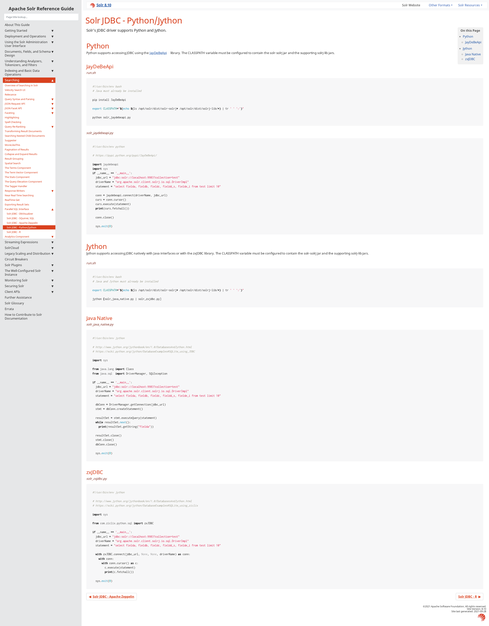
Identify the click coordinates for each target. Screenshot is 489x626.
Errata (9, 309)
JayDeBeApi (473, 42)
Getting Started (16, 30)
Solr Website (411, 5)
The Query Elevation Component (23, 181)
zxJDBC (470, 59)
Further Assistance (18, 297)
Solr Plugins (13, 265)
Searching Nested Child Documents (25, 135)
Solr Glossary (14, 303)
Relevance (10, 94)
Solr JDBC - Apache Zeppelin (22, 223)
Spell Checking (13, 122)
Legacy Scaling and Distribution (27, 253)
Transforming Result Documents (23, 131)
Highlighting (12, 117)
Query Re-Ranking (15, 126)
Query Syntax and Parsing (19, 99)
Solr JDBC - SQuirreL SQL (20, 218)
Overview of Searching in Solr (21, 85)
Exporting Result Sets (17, 204)
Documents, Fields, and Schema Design (28, 53)
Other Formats (439, 5)
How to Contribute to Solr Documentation (23, 317)
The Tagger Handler (16, 186)
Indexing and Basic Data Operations (22, 73)
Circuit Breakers (16, 259)
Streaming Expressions (21, 242)
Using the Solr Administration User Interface (26, 44)
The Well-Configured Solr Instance (23, 273)
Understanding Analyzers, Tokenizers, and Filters (23, 63)
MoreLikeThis (12, 145)
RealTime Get (12, 200)
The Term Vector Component (21, 172)
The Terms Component (18, 168)
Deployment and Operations (25, 36)
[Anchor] (112, 45)
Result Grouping (14, 158)
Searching (12, 80)
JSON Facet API (13, 108)
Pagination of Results (17, 149)
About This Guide (17, 25)
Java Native (473, 54)
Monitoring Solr (16, 280)
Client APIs (12, 292)
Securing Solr (14, 286)
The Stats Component (17, 177)
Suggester (10, 140)
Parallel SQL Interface (17, 209)
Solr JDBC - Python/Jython (21, 227)
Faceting (10, 113)
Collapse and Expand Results (21, 154)
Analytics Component (17, 236)
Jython (467, 48)
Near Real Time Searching (19, 195)
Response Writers (15, 190)
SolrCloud (12, 248)
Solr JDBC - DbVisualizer (20, 213)
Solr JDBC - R (14, 232)
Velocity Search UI (15, 90)
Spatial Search (13, 163)
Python (468, 36)
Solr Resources (469, 5)
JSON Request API (15, 103)
